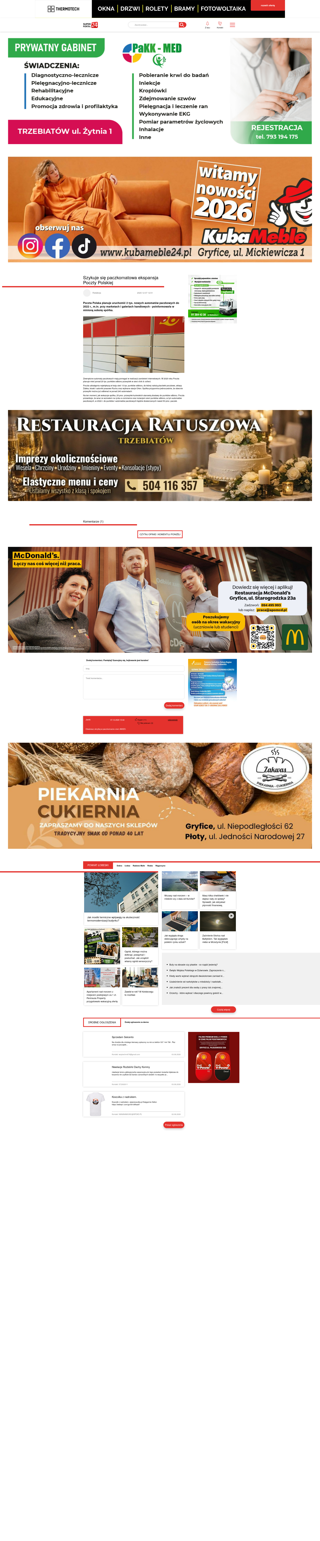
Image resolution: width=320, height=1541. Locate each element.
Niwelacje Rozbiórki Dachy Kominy (131, 1067)
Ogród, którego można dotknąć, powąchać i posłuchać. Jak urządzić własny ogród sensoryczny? (138, 956)
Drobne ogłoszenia (102, 1022)
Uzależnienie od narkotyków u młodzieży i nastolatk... (196, 981)
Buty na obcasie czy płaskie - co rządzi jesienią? (193, 964)
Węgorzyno (160, 865)
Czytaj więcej (223, 1009)
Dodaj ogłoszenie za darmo (137, 1022)
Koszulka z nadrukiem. (124, 1097)
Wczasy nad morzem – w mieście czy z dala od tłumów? (179, 897)
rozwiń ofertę (268, 5)
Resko (150, 865)
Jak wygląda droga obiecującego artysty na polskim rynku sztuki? (176, 939)
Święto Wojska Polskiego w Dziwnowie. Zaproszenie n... (197, 970)
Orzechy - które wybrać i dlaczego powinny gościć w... (196, 993)
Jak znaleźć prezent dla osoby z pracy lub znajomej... (195, 987)
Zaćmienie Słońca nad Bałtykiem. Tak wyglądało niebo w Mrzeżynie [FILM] (215, 939)
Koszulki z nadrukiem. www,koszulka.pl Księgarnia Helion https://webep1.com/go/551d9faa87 (134, 1103)
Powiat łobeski (98, 865)
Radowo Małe (139, 865)
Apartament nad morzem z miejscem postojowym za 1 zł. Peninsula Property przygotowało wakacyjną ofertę (102, 996)
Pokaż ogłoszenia (174, 1124)
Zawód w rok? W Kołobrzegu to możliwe (139, 993)
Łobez (127, 865)
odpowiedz (173, 720)
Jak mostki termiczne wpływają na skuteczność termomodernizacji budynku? (113, 918)
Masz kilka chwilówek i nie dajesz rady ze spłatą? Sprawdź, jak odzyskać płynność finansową (215, 900)
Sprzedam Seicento (123, 1037)
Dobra (119, 865)
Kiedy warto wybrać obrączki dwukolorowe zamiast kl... (196, 975)
